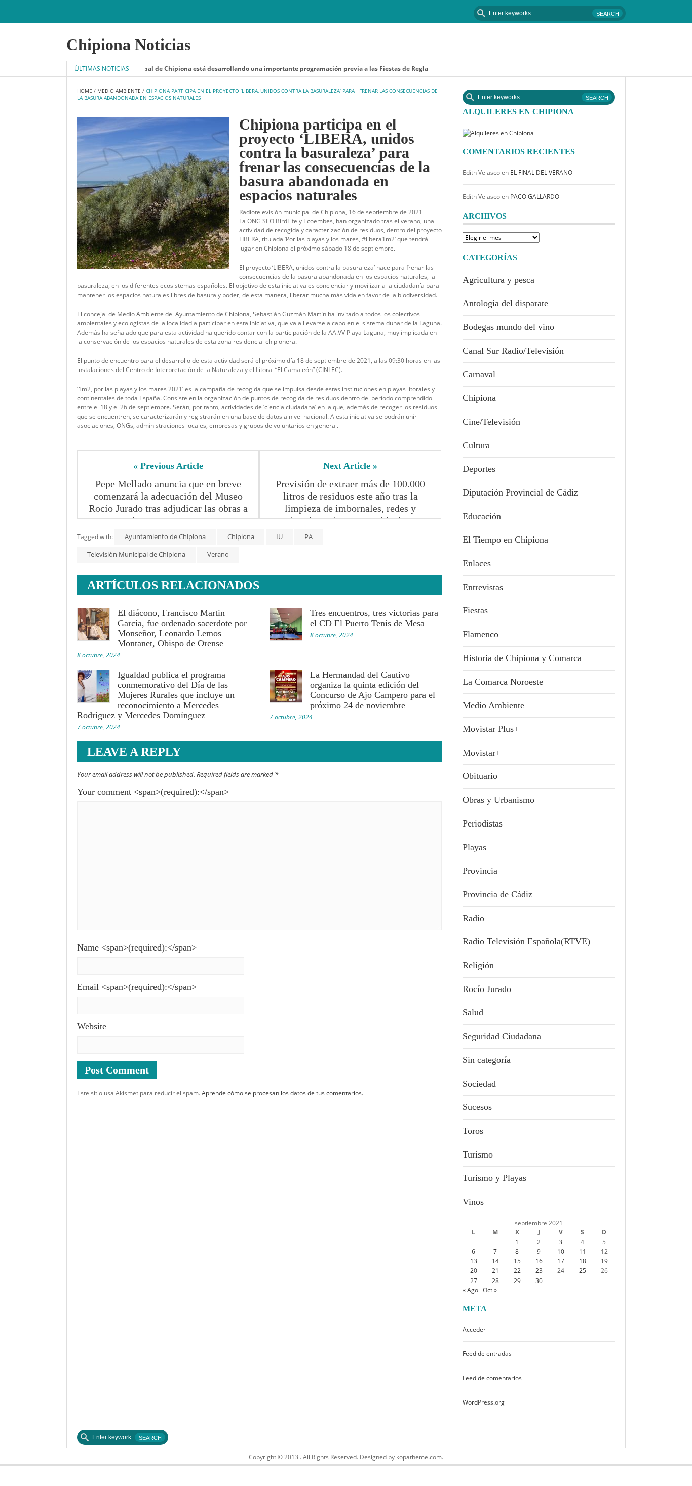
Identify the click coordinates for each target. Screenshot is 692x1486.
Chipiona (240, 536)
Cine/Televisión (491, 422)
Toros (473, 1131)
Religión (478, 965)
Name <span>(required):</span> (137, 947)
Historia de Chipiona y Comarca (522, 658)
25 (582, 1270)
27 (473, 1280)
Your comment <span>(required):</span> (153, 791)
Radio (473, 918)
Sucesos (477, 1107)
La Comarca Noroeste (503, 682)
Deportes (479, 469)
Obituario (480, 776)
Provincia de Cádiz (497, 894)
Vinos (473, 1201)
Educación (482, 516)
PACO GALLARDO (534, 196)
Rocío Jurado (487, 989)
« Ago (470, 1290)
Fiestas (475, 610)
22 (517, 1270)
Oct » (490, 1290)
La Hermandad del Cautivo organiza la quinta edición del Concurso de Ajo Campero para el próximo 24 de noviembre (372, 690)
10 (560, 1251)
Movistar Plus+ (491, 729)
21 (495, 1270)
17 (560, 1261)
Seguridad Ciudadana (502, 1036)
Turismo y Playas (494, 1178)
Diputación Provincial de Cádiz (520, 492)
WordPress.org (484, 1402)
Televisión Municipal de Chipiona (136, 554)
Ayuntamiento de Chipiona (165, 536)
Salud (473, 1012)
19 (604, 1261)
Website (91, 1026)
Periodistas (483, 823)
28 (495, 1280)
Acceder (474, 1329)
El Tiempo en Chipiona (505, 539)
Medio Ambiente (119, 90)
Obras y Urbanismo (498, 800)
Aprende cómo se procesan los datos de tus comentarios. (282, 1093)
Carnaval (479, 374)
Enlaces (477, 563)
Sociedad (479, 1084)
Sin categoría (487, 1060)
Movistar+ (482, 753)
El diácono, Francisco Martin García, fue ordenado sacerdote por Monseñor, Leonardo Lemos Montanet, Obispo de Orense (182, 628)
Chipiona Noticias (128, 44)
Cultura (476, 445)
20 (473, 1270)
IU (279, 536)
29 (517, 1280)
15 (517, 1261)
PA (308, 536)
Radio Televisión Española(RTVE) (526, 941)
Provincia (480, 870)
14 (495, 1261)
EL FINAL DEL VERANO (541, 172)
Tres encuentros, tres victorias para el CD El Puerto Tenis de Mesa (374, 618)
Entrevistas (483, 587)
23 (539, 1270)
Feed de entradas (487, 1353)
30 (539, 1280)
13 (473, 1261)
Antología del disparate (505, 303)
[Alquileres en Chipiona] (498, 132)
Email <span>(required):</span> (137, 987)
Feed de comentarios (492, 1378)
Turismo (478, 1154)
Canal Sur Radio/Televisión (513, 351)
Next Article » (350, 465)
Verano (218, 554)
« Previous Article (168, 465)
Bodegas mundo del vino (508, 327)
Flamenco (480, 634)
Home (84, 90)
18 (582, 1261)
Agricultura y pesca (498, 280)
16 (539, 1261)
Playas (474, 847)
